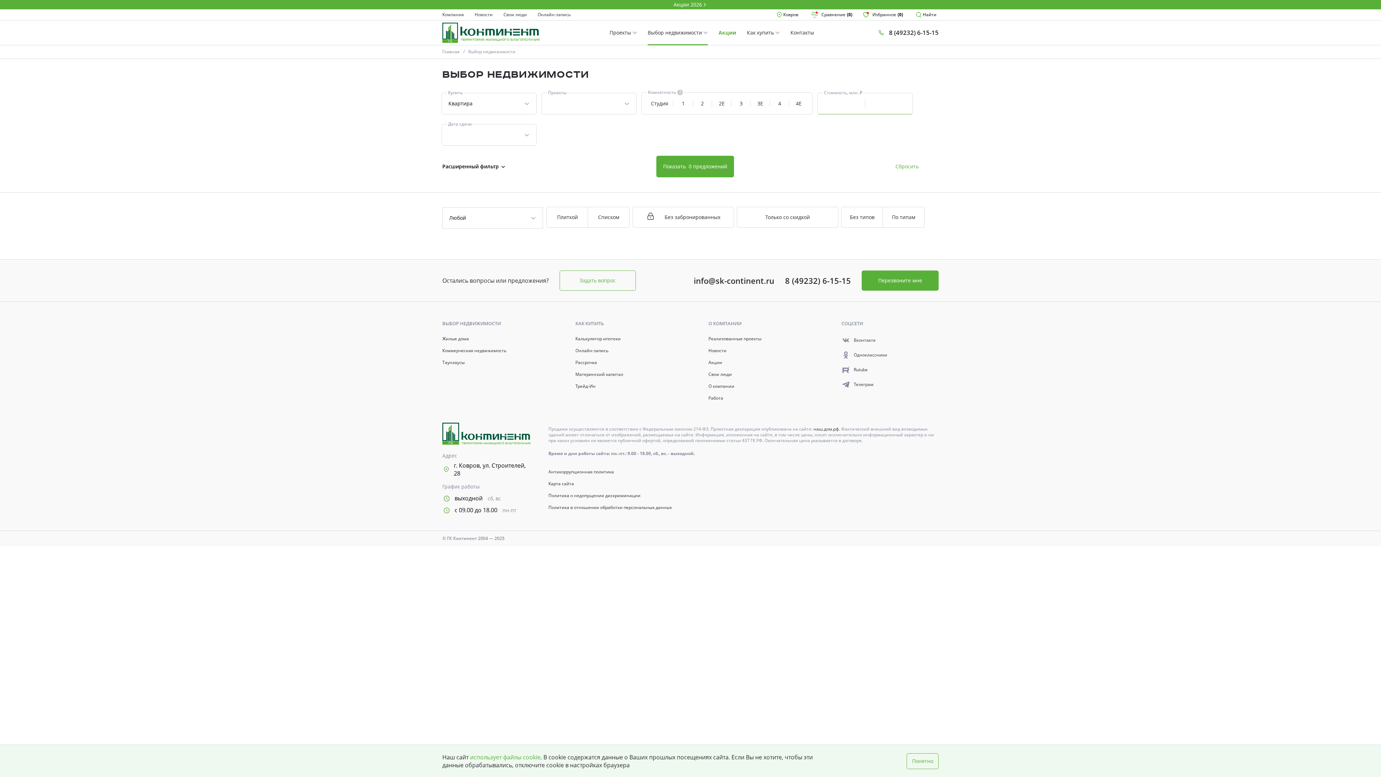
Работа (715, 398)
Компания (453, 15)
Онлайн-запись (554, 15)
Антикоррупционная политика (581, 472)
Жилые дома (455, 339)
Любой (457, 217)
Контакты (802, 32)
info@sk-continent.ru (734, 281)
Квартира (460, 103)
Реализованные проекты (734, 339)
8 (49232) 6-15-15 (818, 281)
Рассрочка (586, 362)
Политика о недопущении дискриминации (594, 496)
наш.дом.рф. (827, 429)
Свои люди (515, 15)
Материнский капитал (599, 374)
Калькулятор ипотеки (598, 339)
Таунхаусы (453, 362)
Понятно (922, 761)
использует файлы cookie (505, 757)
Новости (484, 15)
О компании (721, 386)
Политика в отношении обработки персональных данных (610, 507)
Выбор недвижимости (675, 32)
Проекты (621, 32)
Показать (695, 166)
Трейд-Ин (585, 386)
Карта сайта (561, 484)
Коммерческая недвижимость (474, 351)
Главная (451, 52)
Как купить (761, 32)
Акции (727, 32)
